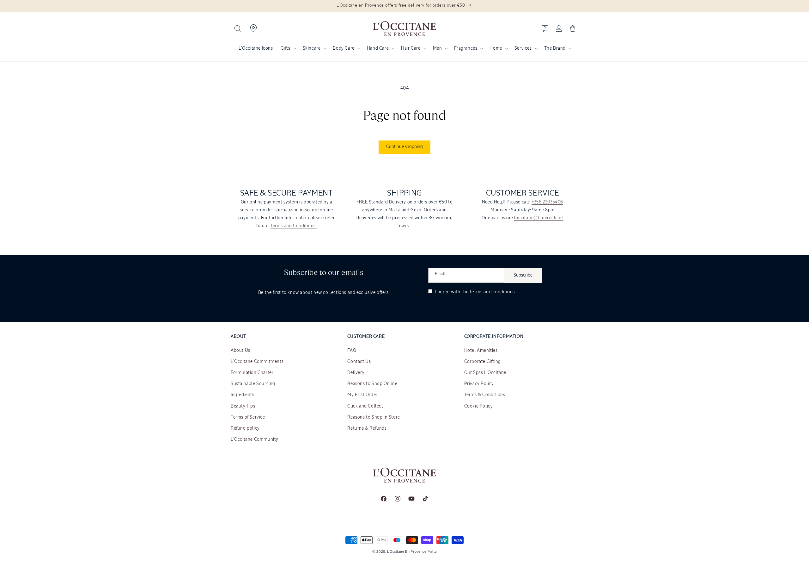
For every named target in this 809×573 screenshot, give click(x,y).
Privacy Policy (479, 384)
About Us (240, 350)
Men (437, 48)
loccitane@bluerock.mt (538, 218)
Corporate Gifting (482, 361)
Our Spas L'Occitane (485, 373)
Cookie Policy (478, 406)
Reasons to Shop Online (372, 384)
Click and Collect (365, 406)
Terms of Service (248, 417)
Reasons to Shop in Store (373, 417)
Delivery (355, 373)
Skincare (312, 48)
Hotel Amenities (481, 350)
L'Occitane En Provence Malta (412, 551)
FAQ (351, 350)
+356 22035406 (547, 202)
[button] (238, 28)
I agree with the (474, 292)
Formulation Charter (252, 373)
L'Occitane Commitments (257, 361)
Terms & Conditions (484, 395)
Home (496, 48)
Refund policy (245, 428)
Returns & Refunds (366, 428)
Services (523, 48)
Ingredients (242, 395)
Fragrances (465, 48)
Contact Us (359, 361)
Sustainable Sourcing (253, 384)
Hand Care (378, 48)
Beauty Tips (243, 406)
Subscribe (523, 275)
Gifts (285, 48)
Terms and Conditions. (293, 226)
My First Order (362, 395)
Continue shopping (404, 147)
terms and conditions (492, 292)
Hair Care (410, 48)
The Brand (555, 48)
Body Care (343, 48)
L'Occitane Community (254, 439)
